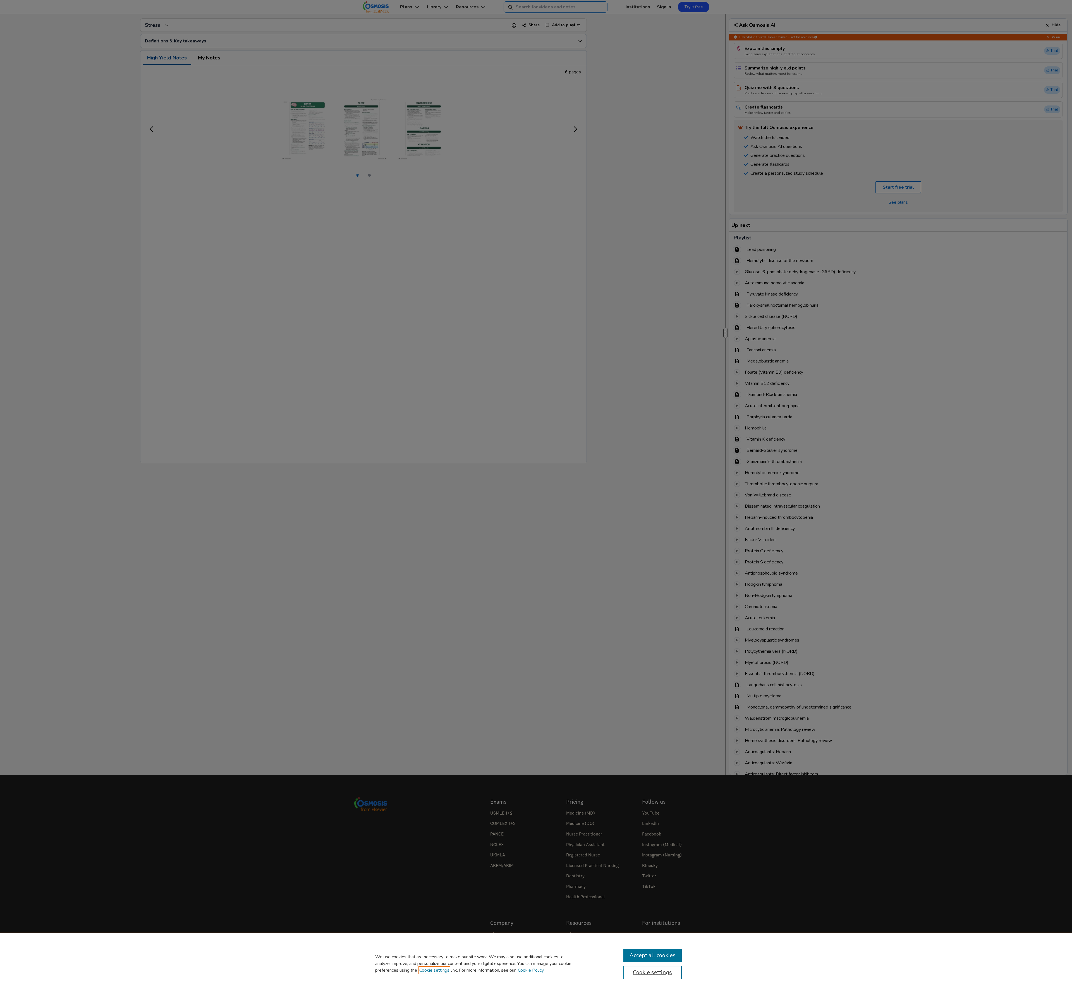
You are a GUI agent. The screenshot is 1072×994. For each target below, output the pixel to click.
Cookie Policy (531, 970)
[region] (536, 963)
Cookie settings (434, 970)
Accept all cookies (653, 955)
